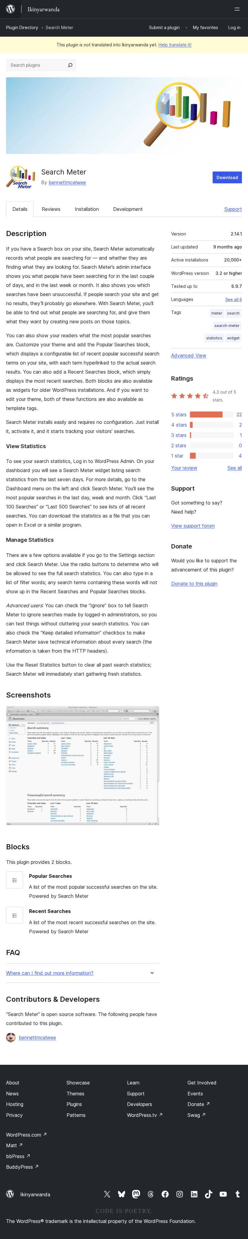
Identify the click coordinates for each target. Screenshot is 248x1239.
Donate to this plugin (194, 584)
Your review (184, 468)
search (233, 313)
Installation (87, 209)
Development (128, 209)
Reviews (51, 209)
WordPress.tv (145, 1115)
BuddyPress (22, 1167)
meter (216, 313)
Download (227, 177)
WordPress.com (26, 1135)
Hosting (14, 1104)
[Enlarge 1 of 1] (151, 714)
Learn (133, 1083)
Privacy (14, 1115)
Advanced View (188, 355)
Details (20, 209)
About (12, 1083)
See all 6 (233, 299)
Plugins (74, 1104)
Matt (14, 1145)
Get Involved (202, 1083)
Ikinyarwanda (35, 1194)
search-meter (227, 325)
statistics (214, 338)
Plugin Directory (22, 27)
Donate (199, 1104)
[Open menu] (238, 9)
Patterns (76, 1115)
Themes (75, 1094)
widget (233, 338)
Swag (197, 1115)
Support (233, 209)
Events (195, 1094)
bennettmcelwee (67, 182)
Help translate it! (174, 44)
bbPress (18, 1156)
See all (234, 468)
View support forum (193, 526)
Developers (139, 1104)
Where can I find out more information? (49, 973)
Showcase (78, 1083)
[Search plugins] (70, 65)
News (12, 1094)
